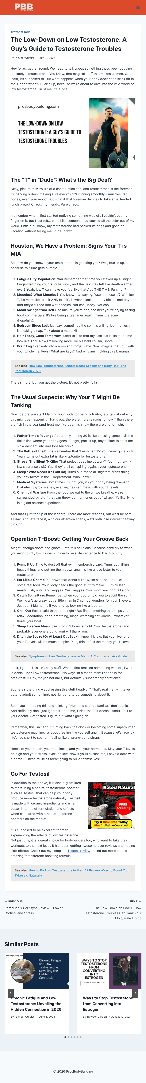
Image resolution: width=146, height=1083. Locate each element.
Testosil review (78, 851)
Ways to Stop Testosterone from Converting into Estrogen (108, 1004)
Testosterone (20, 32)
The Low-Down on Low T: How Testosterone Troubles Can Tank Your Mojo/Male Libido (112, 910)
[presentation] (37, 971)
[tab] (65, 1037)
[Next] (135, 993)
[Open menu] (137, 7)
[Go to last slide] (11, 993)
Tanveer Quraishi (24, 57)
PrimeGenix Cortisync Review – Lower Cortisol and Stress (34, 907)
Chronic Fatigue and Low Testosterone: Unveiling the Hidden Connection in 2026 (36, 1004)
